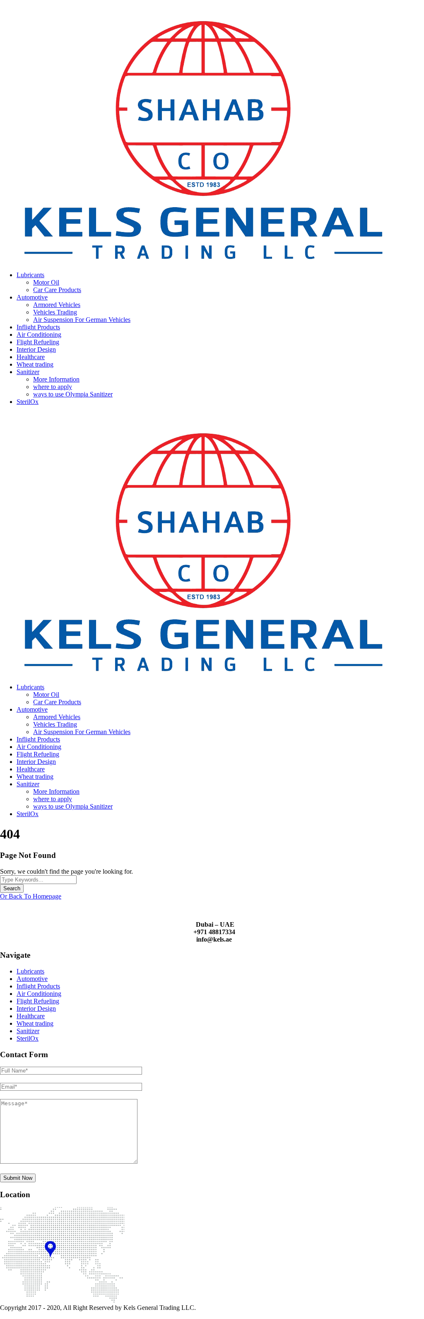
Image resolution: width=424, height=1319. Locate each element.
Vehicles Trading (55, 312)
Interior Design (36, 349)
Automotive (32, 297)
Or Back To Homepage (30, 896)
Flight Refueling (38, 341)
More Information (56, 379)
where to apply (52, 386)
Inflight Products (38, 327)
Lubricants (30, 274)
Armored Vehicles (56, 304)
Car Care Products (57, 289)
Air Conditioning (39, 334)
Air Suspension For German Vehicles (81, 319)
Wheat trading (35, 364)
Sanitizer (28, 371)
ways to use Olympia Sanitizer (73, 394)
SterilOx (28, 401)
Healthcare (31, 356)
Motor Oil (46, 282)
